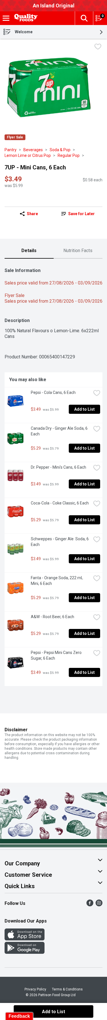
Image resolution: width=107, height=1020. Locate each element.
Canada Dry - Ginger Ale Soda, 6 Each (59, 431)
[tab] (29, 251)
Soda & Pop (60, 150)
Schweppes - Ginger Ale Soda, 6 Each (60, 542)
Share (32, 213)
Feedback (19, 1016)
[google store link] (25, 952)
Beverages (33, 150)
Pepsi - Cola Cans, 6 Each (53, 392)
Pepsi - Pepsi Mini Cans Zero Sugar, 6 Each (56, 655)
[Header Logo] (25, 18)
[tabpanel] (53, 475)
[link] (78, 213)
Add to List (84, 409)
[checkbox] (97, 47)
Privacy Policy (35, 989)
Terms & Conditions (67, 989)
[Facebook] (89, 904)
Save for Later (81, 213)
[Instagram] (99, 904)
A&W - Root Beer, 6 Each (52, 616)
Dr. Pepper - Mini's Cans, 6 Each (58, 467)
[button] (84, 18)
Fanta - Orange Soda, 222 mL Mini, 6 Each (57, 581)
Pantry (11, 150)
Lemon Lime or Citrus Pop (28, 155)
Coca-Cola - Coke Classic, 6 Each (60, 503)
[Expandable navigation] (6, 18)
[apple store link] (25, 939)
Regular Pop (69, 155)
